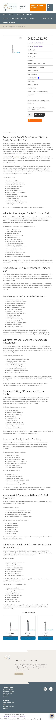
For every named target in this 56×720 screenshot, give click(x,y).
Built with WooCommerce (18, 716)
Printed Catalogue (15, 18)
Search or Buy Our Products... (37, 6)
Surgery (10, 26)
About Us (11, 14)
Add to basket (39, 114)
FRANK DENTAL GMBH (38, 43)
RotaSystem (5, 18)
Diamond (15, 26)
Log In (49, 8)
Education (23, 18)
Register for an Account (9, 22)
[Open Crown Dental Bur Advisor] (52, 716)
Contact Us (32, 18)
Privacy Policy (6, 716)
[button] (20, 38)
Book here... (19, 674)
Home (5, 14)
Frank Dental (15, 157)
